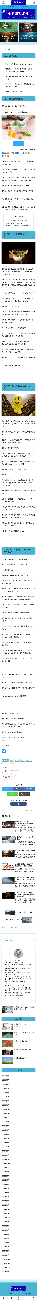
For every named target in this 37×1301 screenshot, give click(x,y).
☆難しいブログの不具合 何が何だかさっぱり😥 (19, 77)
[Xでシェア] (6, 791)
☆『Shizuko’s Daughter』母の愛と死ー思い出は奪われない (19, 85)
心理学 (30, 760)
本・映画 (6, 760)
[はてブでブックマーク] (31, 796)
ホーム (10, 1293)
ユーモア (6, 763)
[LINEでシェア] (6, 801)
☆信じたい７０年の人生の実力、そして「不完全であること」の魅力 (18, 70)
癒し (23, 760)
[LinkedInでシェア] (23, 801)
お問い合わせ (27, 1293)
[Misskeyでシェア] (31, 791)
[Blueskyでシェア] (23, 791)
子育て (13, 763)
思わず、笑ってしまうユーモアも (17, 223)
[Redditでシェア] (23, 796)
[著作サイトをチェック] (18, 998)
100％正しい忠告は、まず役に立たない (19, 226)
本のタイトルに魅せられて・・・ (17, 220)
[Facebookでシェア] (6, 796)
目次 (15, 216)
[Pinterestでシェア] (14, 801)
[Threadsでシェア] (14, 796)
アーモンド (18, 960)
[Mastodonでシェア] (14, 791)
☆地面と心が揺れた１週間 (14, 91)
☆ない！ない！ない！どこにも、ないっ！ (19, 64)
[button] (33, 940)
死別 (18, 760)
